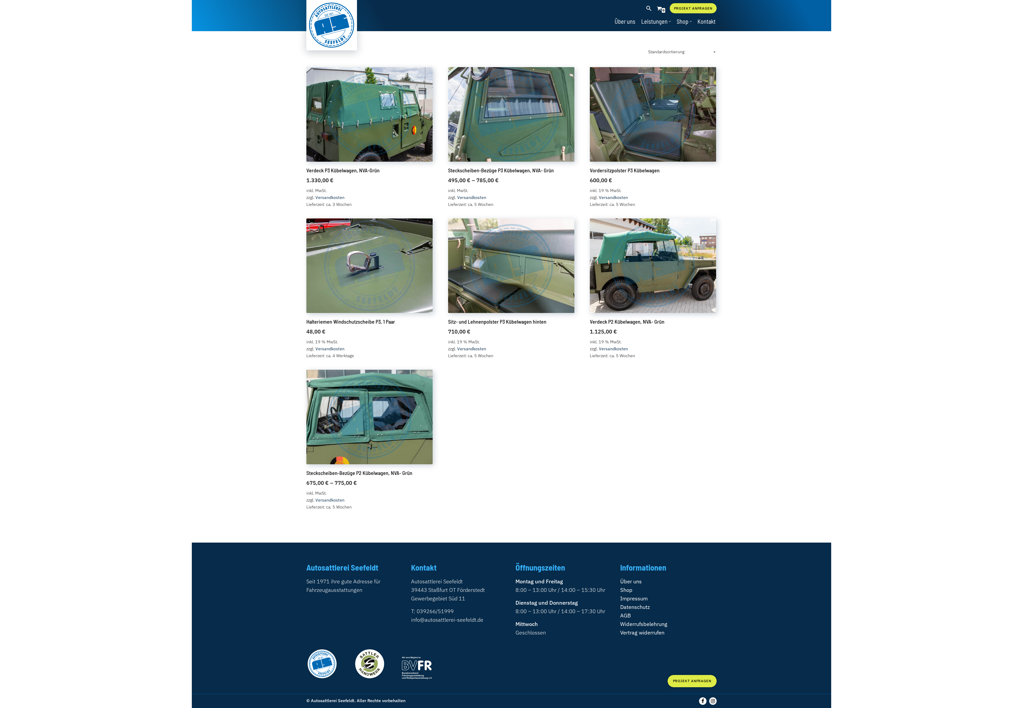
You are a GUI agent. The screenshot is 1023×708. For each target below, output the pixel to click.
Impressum (634, 598)
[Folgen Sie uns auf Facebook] (703, 701)
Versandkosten (329, 197)
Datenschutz (635, 607)
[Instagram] (713, 701)
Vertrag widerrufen (642, 632)
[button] (670, 21)
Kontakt (706, 21)
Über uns (625, 21)
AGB (625, 615)
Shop (626, 589)
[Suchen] (648, 8)
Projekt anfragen (693, 8)
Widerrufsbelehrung (643, 624)
